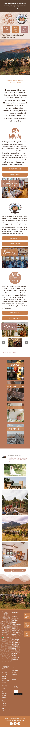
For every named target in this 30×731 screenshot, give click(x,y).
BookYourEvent (27, 633)
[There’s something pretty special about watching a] (15, 476)
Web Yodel (21, 720)
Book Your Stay (6, 29)
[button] (3, 342)
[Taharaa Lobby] (15, 179)
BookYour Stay (27, 616)
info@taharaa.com (17, 624)
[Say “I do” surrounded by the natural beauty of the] (15, 502)
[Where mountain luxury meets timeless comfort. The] (15, 554)
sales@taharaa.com (17, 650)
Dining (9, 252)
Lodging (10, 183)
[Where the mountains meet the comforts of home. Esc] (15, 528)
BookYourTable (27, 625)
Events (9, 326)
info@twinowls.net (17, 636)
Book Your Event (24, 29)
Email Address (16, 688)
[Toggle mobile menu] (27, 14)
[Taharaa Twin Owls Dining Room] (15, 248)
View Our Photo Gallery (9, 352)
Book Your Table (15, 29)
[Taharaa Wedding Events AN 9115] (15, 322)
